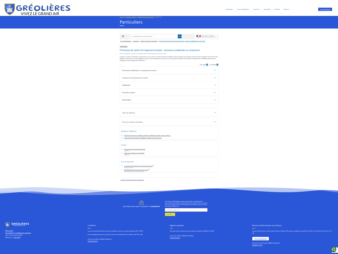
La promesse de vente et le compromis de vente (138, 166)
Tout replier (203, 64)
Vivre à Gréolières (243, 9)
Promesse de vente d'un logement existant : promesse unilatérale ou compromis (182, 41)
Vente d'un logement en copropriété (134, 153)
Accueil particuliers (126, 41)
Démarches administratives (146, 17)
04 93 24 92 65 (175, 238)
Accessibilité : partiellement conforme (18, 233)
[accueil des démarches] (123, 36)
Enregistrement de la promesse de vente (136, 170)
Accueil (122, 17)
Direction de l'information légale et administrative (132, 180)
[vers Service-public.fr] (206, 36)
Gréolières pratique (131, 17)
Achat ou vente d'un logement (149, 41)
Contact (286, 9)
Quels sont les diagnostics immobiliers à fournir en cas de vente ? (143, 138)
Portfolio (277, 9)
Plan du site (9, 230)
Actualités (267, 9)
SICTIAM (17, 237)
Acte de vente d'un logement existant (134, 149)
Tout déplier (213, 64)
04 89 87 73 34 (257, 245)
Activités (256, 9)
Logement (136, 41)
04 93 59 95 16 (93, 241)
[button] (169, 70)
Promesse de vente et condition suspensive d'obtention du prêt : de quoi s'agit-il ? (147, 135)
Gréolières (229, 9)
